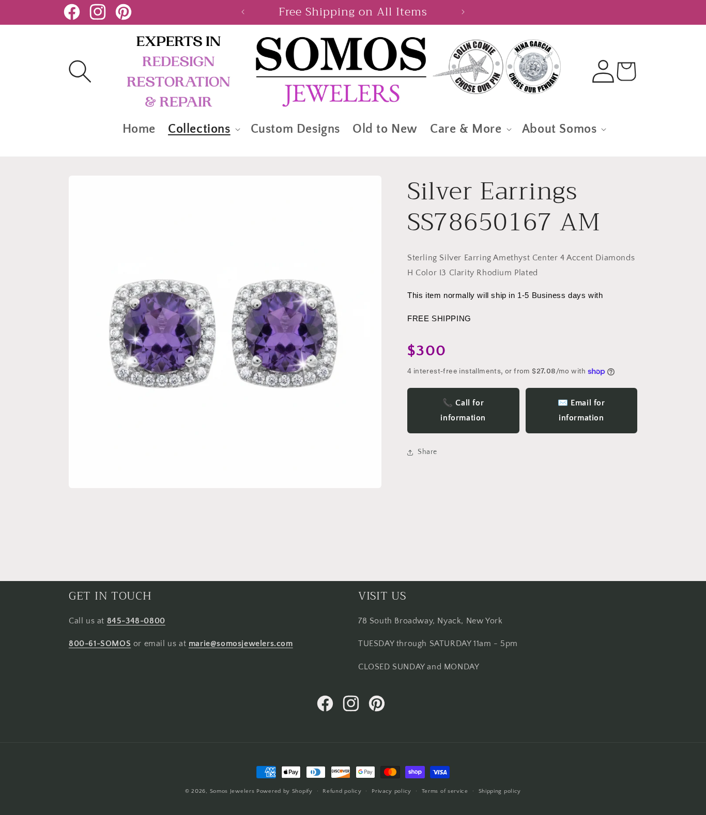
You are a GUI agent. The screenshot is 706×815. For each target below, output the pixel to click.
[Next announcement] (463, 12)
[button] (80, 71)
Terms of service (445, 791)
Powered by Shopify (284, 791)
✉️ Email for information (581, 411)
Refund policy (342, 791)
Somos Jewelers (232, 791)
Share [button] (427, 452)
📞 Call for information (463, 411)
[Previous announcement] (243, 12)
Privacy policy (391, 791)
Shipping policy (500, 791)
